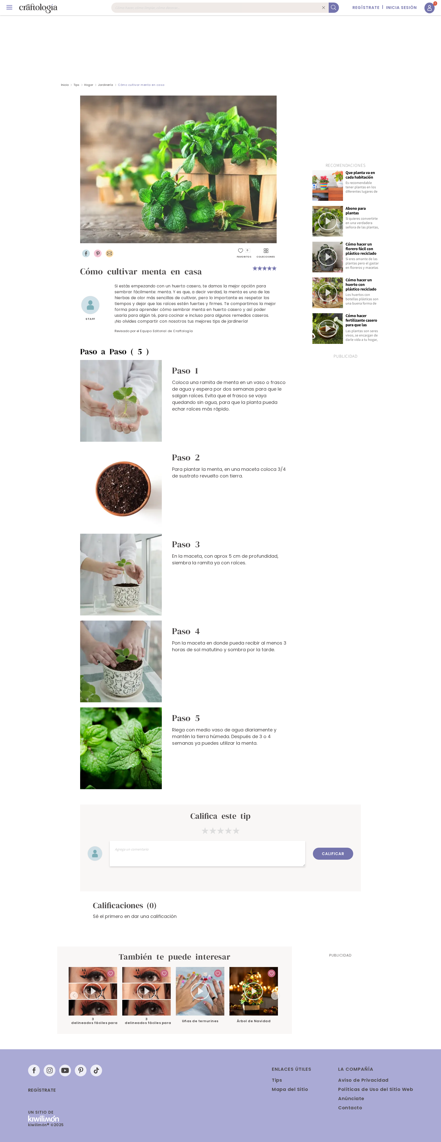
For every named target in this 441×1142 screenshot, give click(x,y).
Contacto (350, 1107)
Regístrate (42, 1090)
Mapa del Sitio (290, 1089)
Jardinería (105, 85)
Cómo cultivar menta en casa (141, 85)
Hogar (88, 85)
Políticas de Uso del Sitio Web (375, 1089)
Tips (76, 85)
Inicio (65, 85)
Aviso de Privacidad (363, 1080)
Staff (90, 319)
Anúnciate (351, 1098)
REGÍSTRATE (365, 7)
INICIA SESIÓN (401, 7)
